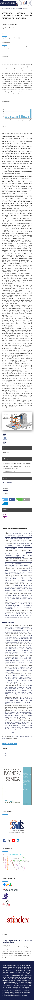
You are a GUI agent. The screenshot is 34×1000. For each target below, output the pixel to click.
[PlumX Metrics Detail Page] (7, 516)
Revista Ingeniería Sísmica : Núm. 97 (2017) (17, 642)
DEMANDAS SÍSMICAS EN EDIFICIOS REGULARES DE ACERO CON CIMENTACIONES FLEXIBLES (18, 570)
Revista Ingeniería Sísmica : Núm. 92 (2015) (17, 617)
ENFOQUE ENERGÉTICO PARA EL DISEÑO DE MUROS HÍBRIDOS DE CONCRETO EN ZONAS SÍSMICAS (18, 700)
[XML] (17, 442)
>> (14, 732)
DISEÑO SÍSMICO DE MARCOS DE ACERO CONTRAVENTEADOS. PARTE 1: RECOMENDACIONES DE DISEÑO (18, 578)
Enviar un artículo (10, 743)
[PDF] (17, 434)
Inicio (3, 8)
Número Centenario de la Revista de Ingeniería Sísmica (17, 941)
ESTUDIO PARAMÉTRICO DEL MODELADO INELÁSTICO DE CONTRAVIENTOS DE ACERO (18, 562)
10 (11, 732)
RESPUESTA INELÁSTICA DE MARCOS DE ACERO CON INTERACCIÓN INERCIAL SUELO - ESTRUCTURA (18, 613)
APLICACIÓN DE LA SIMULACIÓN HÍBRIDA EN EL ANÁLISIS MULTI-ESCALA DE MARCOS (18, 668)
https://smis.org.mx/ (7, 973)
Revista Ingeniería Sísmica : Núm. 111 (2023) (18, 716)
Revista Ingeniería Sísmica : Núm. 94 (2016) (17, 565)
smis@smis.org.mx (20, 973)
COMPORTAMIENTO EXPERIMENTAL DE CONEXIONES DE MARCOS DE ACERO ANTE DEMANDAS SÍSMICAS (18, 545)
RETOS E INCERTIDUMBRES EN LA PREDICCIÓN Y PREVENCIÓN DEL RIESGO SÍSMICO (18, 553)
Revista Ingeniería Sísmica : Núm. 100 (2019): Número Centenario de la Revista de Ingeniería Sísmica (18, 590)
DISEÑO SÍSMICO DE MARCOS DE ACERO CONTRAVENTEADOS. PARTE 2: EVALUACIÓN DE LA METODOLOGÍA (18, 605)
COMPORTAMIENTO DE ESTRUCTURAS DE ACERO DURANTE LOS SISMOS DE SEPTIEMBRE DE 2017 (18, 535)
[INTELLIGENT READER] (17, 438)
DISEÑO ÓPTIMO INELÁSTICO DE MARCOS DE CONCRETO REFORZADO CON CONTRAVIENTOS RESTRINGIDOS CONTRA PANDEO (18, 713)
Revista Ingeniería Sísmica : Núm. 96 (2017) (18, 556)
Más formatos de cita (9, 471)
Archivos (9, 8)
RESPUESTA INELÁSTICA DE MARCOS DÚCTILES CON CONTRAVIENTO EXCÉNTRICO (18, 586)
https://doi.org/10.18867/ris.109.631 (11, 38)
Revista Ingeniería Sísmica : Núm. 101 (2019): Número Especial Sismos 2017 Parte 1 (18, 537)
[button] (5, 499)
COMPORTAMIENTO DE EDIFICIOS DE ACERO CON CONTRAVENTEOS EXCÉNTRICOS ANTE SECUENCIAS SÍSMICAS (18, 723)
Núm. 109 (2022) (17, 8)
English (4, 753)
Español (4, 756)
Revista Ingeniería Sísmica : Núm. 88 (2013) (18, 581)
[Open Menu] (1, 1)
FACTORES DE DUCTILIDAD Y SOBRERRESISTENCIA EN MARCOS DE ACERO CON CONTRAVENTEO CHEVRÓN (18, 597)
